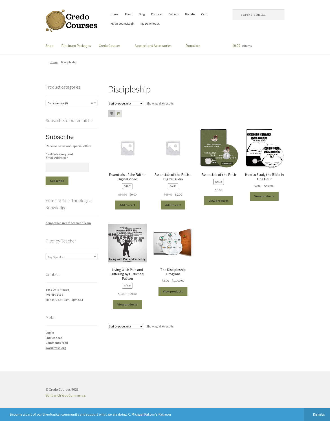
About (129, 14)
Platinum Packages (76, 45)
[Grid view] (111, 113)
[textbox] (71, 257)
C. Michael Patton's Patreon (149, 414)
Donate (190, 14)
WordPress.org (56, 348)
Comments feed (57, 343)
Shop (49, 45)
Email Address (57, 157)
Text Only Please (57, 290)
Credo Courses (110, 45)
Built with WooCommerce (65, 395)
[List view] (118, 113)
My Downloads (150, 24)
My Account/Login (122, 24)
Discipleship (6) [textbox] (70, 103)
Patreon (174, 14)
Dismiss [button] (319, 414)
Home (115, 14)
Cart (204, 14)
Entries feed (54, 338)
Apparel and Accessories (153, 45)
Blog (142, 14)
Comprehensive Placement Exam (68, 223)
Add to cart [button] (127, 205)
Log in (50, 333)
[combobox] (71, 103)
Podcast (156, 14)
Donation (193, 45)
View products (219, 201)
